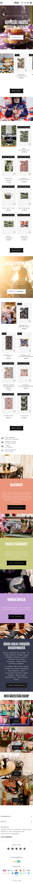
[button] (22, 2)
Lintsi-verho (24, 415)
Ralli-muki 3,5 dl (9, 208)
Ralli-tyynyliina (24, 208)
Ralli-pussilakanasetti (24, 149)
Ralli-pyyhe (9, 178)
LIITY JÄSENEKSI (6, 837)
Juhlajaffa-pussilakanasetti (21, 75)
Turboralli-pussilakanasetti (24, 179)
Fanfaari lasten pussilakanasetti (8, 385)
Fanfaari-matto (9, 415)
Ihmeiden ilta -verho (9, 356)
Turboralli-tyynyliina (24, 237)
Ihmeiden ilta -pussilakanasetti (24, 326)
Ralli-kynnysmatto (9, 237)
